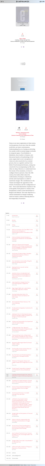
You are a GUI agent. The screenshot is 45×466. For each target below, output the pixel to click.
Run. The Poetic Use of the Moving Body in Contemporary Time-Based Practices (21, 355)
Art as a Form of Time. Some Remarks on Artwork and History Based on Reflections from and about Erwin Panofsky (21, 427)
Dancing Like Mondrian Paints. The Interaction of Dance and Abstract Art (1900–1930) (20, 295)
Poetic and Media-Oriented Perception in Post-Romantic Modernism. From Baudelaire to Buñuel (22, 238)
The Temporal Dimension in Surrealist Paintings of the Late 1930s (20, 393)
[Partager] (23, 47)
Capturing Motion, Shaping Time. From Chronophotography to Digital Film (20, 282)
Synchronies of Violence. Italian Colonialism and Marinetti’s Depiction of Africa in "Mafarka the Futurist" (21, 255)
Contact (28, 465)
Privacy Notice (33, 465)
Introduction (15, 215)
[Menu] (1, 1)
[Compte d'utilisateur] (40, 1)
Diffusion (25, 465)
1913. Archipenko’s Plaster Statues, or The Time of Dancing (21, 302)
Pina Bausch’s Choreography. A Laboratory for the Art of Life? (22, 308)
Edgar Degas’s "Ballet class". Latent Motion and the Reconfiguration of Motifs (21, 289)
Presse (22, 465)
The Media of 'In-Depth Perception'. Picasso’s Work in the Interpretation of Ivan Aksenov (22, 381)
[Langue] (41, 1)
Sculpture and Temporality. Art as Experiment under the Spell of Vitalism (22, 322)
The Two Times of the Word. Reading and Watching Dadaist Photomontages (21, 387)
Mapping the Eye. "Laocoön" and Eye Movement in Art (20, 267)
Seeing (13, 225)
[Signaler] (21, 47)
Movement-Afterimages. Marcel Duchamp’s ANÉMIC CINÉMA (22, 343)
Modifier (22, 89)
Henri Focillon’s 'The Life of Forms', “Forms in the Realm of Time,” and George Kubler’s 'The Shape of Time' (22, 434)
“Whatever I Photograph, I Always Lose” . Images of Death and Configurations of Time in (22, 362)
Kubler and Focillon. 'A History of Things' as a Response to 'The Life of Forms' (22, 447)
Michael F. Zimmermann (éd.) (22, 132)
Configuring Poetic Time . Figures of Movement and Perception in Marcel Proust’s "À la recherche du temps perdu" (22, 329)
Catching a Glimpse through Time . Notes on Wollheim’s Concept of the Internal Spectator (22, 375)
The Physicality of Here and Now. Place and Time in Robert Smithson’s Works (21, 349)
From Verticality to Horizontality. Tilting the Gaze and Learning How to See (22, 261)
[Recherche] (3, 1)
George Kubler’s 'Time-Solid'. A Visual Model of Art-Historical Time (22, 441)
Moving (13, 220)
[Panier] (43, 1)
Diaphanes (22, 1)
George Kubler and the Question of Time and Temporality (22, 414)
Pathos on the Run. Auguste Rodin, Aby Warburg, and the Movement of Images (21, 420)
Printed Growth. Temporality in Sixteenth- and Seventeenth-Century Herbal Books (21, 369)
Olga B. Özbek (22, 38)
